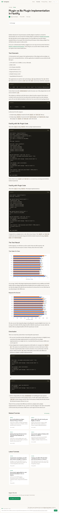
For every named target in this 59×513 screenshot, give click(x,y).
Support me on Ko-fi (15, 498)
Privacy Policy (44, 1)
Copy (48, 84)
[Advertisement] (29, 29)
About (50, 1)
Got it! (56, 510)
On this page (12, 23)
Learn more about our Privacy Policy (40, 510)
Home (33, 1)
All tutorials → (47, 413)
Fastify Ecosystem (44, 36)
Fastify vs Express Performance (16, 46)
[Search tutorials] (54, 2)
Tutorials (38, 1)
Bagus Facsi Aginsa (47, 507)
